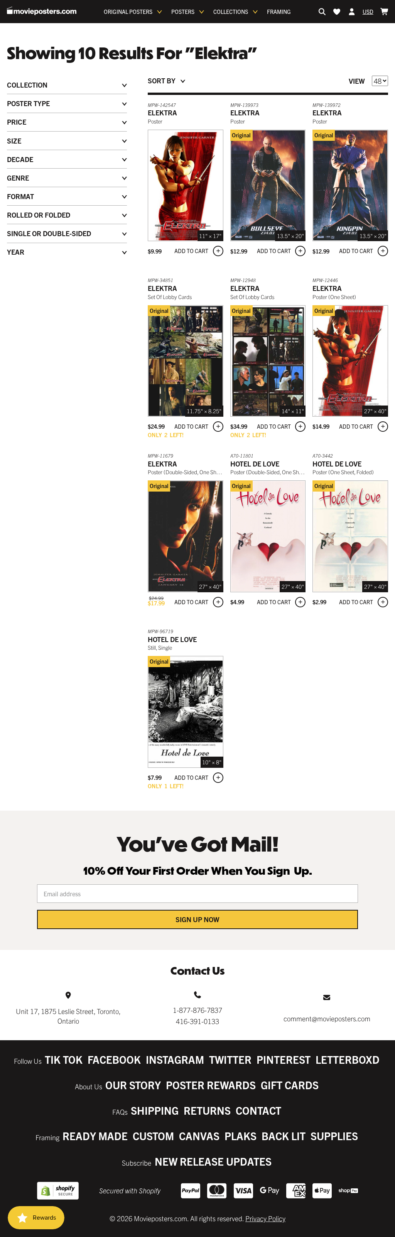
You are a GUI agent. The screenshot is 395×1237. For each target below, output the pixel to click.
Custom (153, 1136)
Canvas (199, 1136)
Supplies (334, 1136)
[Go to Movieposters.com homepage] (41, 11)
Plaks (241, 1136)
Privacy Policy (265, 1218)
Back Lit (284, 1136)
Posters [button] (182, 11)
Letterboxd (348, 1059)
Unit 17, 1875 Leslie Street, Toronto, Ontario (68, 1016)
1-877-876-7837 (197, 1009)
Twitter (230, 1059)
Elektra (162, 112)
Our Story (133, 1085)
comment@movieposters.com (327, 1018)
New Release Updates (213, 1161)
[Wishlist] (337, 11)
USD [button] (368, 11)
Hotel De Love (254, 463)
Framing (279, 11)
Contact (258, 1110)
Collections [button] (230, 11)
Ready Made (95, 1136)
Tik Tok (64, 1059)
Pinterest (284, 1059)
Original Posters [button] (128, 11)
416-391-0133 (197, 1021)
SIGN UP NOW (197, 919)
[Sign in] (352, 11)
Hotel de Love (172, 639)
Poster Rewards (211, 1085)
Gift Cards (290, 1085)
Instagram (175, 1059)
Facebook (114, 1059)
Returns (207, 1110)
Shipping (155, 1110)
